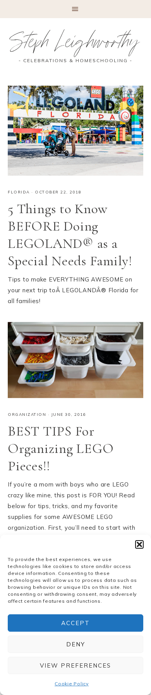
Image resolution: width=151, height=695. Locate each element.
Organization (27, 414)
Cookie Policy (72, 684)
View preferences (75, 665)
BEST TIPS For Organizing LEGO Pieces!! (60, 448)
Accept (75, 623)
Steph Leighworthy (75, 44)
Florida (19, 192)
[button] (139, 544)
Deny (75, 644)
